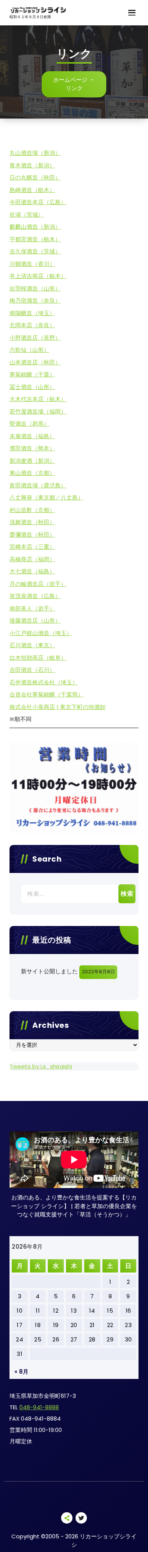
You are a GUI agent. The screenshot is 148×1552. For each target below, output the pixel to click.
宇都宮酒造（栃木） (35, 239)
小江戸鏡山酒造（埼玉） (40, 633)
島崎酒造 (20, 190)
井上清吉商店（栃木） (37, 276)
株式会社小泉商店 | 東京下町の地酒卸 (57, 707)
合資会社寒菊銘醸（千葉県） (46, 694)
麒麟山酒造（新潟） (35, 227)
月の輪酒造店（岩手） (37, 584)
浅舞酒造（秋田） (32, 522)
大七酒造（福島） (32, 571)
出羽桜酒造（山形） (35, 288)
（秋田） (49, 177)
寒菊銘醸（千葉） (32, 374)
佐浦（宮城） (26, 215)
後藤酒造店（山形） (35, 621)
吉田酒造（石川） (32, 670)
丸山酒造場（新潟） (35, 153)
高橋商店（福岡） (32, 559)
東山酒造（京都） (32, 473)
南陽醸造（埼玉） (32, 313)
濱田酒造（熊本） (32, 448)
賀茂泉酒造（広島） (35, 596)
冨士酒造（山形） (32, 387)
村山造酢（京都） (32, 510)
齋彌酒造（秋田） (32, 535)
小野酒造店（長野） (35, 338)
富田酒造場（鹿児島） (37, 485)
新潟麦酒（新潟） (32, 461)
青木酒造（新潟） (32, 165)
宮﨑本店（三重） (32, 547)
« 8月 (21, 1372)
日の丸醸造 (23, 177)
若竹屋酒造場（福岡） (37, 411)
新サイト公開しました (49, 971)
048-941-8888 (39, 1407)
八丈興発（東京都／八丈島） (46, 497)
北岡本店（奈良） (32, 325)
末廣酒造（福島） (32, 436)
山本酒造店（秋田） (35, 362)
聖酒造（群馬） (29, 424)
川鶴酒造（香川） (32, 264)
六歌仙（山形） (29, 350)
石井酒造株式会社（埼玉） (43, 682)
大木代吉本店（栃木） (37, 399)
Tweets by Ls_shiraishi (40, 1066)
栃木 (43, 190)
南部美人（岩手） (32, 608)
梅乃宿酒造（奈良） (35, 300)
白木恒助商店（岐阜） (37, 658)
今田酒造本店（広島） (37, 202)
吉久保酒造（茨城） (35, 251)
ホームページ (70, 80)
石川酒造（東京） (32, 645)
